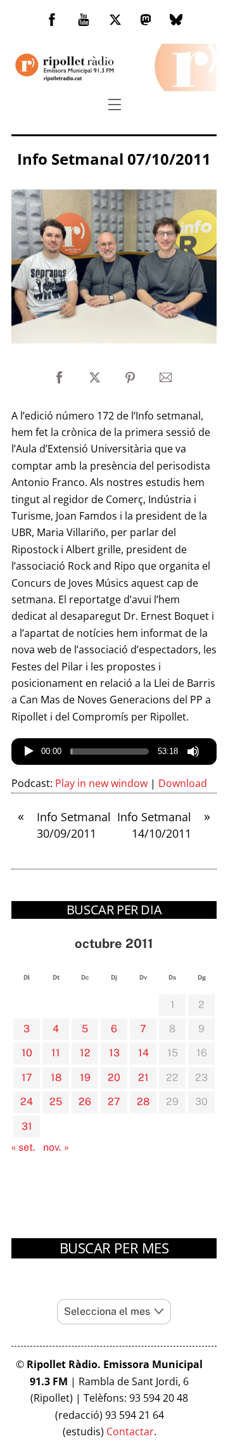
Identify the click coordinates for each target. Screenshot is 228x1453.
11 (55, 1053)
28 (143, 1102)
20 (114, 1078)
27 (114, 1102)
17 (27, 1078)
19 (85, 1078)
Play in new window (101, 783)
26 (85, 1102)
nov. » (56, 1147)
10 (27, 1053)
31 (27, 1126)
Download (182, 783)
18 (56, 1078)
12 (85, 1053)
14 (143, 1053)
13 (114, 1053)
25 (55, 1102)
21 (143, 1078)
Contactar (130, 1431)
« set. (23, 1147)
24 (26, 1102)
